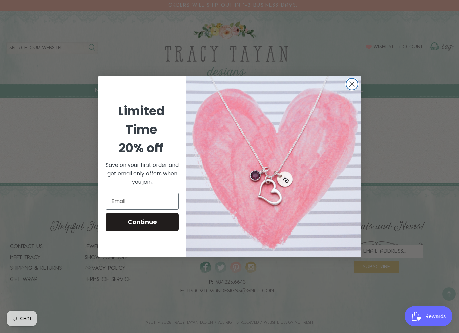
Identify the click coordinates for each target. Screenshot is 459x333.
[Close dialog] (352, 84)
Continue (142, 222)
